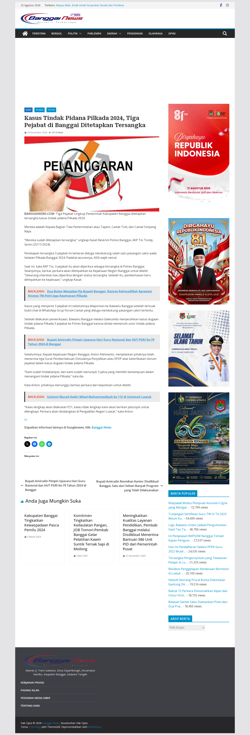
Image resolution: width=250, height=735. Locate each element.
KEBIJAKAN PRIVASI (32, 682)
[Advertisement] (125, 65)
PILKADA (39, 110)
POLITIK (73, 33)
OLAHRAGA (156, 33)
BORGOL (56, 33)
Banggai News (101, 427)
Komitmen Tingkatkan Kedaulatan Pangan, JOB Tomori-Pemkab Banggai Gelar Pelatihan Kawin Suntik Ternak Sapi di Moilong (91, 532)
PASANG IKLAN (30, 690)
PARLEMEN (94, 33)
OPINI (172, 33)
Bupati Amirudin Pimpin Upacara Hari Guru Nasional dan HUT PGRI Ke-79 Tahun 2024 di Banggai (55, 485)
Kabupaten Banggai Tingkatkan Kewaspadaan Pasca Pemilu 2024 (41, 522)
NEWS (28, 110)
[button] (80, 33)
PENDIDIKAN (135, 33)
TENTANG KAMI (30, 705)
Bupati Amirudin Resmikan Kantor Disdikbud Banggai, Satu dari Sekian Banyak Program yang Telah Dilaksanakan (127, 485)
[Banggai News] (25, 33)
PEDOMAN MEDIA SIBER (35, 698)
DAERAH (112, 33)
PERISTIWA (39, 33)
